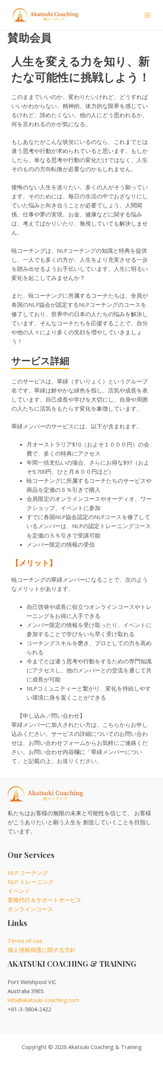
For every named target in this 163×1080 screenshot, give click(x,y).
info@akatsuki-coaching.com (43, 1000)
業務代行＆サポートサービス (45, 900)
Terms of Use (25, 940)
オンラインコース (30, 909)
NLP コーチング (28, 872)
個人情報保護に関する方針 (42, 949)
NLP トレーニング (31, 881)
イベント (19, 891)
